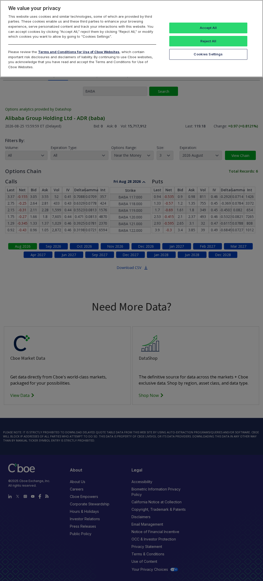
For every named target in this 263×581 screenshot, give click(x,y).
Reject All (208, 41)
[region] (131, 38)
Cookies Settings (208, 54)
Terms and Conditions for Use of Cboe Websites (78, 52)
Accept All (208, 28)
